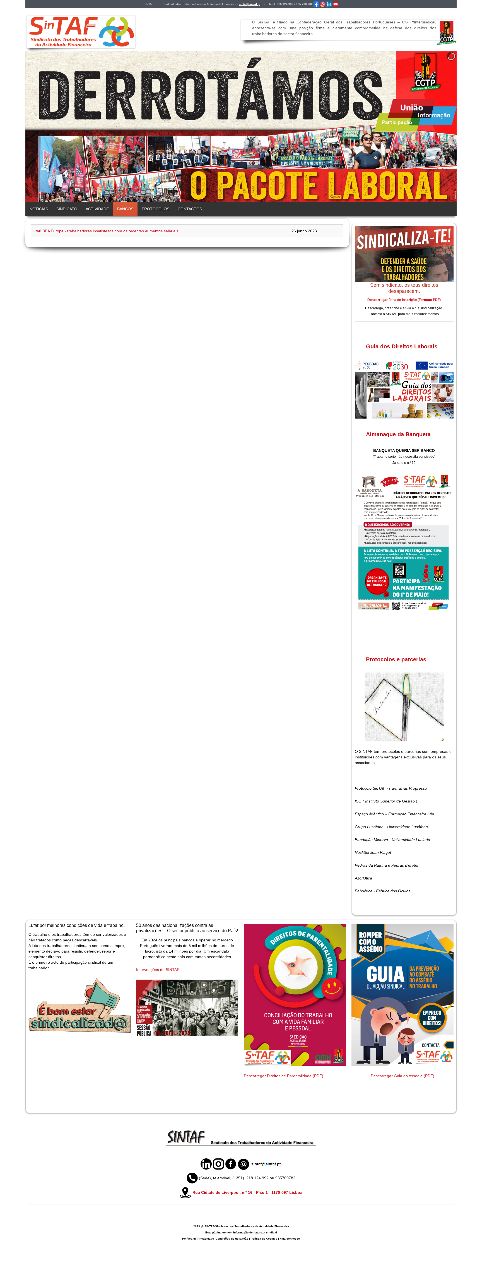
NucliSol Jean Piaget (373, 852)
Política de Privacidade (198, 1238)
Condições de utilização (232, 1238)
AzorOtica (363, 878)
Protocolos (155, 209)
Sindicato (66, 209)
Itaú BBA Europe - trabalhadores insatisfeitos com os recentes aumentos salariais (106, 231)
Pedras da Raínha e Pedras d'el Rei (386, 865)
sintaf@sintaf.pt (249, 4)
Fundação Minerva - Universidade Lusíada (392, 839)
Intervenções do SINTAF (157, 969)
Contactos (190, 209)
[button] (439, 126)
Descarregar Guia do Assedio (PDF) (402, 1076)
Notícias (39, 209)
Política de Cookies (264, 1238)
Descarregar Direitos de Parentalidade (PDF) (283, 1076)
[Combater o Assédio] (402, 995)
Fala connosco (290, 1238)
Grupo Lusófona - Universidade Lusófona (391, 827)
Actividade (97, 209)
